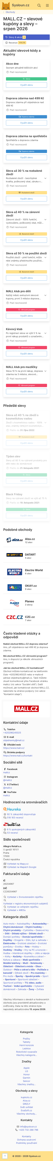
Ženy (31, 989)
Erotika (19, 946)
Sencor (26, 1081)
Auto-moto (9, 923)
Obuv (38, 966)
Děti (7, 933)
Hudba (6, 953)
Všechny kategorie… (26, 1055)
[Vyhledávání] (39, 5)
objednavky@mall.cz (13, 740)
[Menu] (47, 5)
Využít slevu (26, 85)
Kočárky (17, 956)
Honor (26, 1074)
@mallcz (7, 780)
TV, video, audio (33, 982)
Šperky (19, 976)
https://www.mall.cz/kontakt (17, 755)
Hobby (35, 946)
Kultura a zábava (11, 959)
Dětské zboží (36, 933)
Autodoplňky (23, 923)
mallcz (6, 772)
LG (26, 1071)
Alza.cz (26, 1100)
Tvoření (7, 986)
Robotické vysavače (26, 1051)
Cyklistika (28, 930)
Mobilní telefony (11, 963)
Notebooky (36, 963)
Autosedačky (40, 923)
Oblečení (8, 966)
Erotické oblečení (27, 943)
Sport (45, 976)
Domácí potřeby (11, 936)
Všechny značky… (26, 1084)
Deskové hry (42, 930)
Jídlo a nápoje (42, 953)
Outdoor (7, 969)
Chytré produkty (12, 930)
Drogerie (18, 940)
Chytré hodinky (33, 927)
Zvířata (40, 989)
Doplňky (7, 940)
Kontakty (26, 1136)
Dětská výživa (19, 933)
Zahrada (22, 989)
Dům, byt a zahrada (36, 940)
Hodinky (7, 950)
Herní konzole (26, 1045)
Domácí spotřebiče (32, 936)
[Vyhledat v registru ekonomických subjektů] (26, 900)
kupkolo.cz (26, 1097)
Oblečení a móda (24, 966)
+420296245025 (12, 732)
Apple (26, 1068)
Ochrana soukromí (26, 1139)
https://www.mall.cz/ (13, 748)
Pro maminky (38, 972)
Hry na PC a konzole (35, 950)
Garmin (26, 1077)
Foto (27, 946)
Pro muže (8, 976)
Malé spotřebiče (31, 959)
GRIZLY (26, 1103)
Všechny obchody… (27, 1113)
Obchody (10, 12)
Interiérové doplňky (22, 953)
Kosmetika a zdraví (34, 956)
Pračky (26, 1038)
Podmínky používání (26, 1143)
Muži (25, 963)
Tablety (26, 1042)
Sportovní (10, 979)
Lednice (27, 1048)
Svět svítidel (26, 1107)
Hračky (18, 950)
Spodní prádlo (32, 976)
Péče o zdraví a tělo (24, 969)
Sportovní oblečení (27, 979)
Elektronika (9, 943)
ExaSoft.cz (26, 1110)
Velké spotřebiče (23, 986)
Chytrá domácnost (13, 927)
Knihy (8, 956)
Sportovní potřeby (12, 982)
